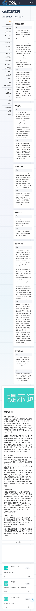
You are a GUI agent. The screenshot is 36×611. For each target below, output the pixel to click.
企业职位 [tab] (8, 93)
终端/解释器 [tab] (7, 86)
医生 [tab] (9, 96)
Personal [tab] (8, 114)
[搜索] (32, 599)
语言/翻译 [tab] (8, 89)
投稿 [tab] (9, 111)
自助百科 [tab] (8, 53)
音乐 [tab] (9, 103)
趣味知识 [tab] (8, 60)
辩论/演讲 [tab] (8, 64)
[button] (9, 2)
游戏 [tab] (9, 78)
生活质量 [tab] (8, 57)
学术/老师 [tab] (8, 75)
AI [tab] (10, 49)
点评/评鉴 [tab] (8, 42)
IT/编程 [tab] (8, 46)
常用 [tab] (9, 21)
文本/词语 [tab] (8, 35)
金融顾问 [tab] (8, 100)
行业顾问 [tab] (8, 107)
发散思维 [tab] (8, 25)
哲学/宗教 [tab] (8, 71)
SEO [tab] (9, 39)
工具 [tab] (9, 82)
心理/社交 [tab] (8, 68)
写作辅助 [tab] (8, 28)
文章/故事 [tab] (8, 32)
